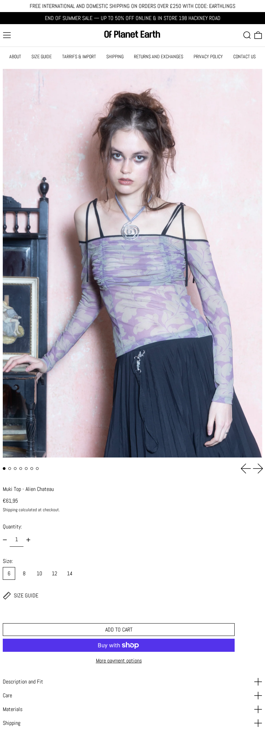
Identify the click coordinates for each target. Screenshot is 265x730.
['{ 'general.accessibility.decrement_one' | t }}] (5, 540)
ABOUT (15, 57)
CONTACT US (244, 57)
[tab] (4, 468)
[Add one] (28, 540)
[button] (247, 35)
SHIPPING (115, 57)
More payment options (119, 660)
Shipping (10, 510)
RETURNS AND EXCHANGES (158, 57)
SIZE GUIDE (41, 57)
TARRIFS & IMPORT (79, 57)
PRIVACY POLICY (208, 57)
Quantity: (12, 526)
